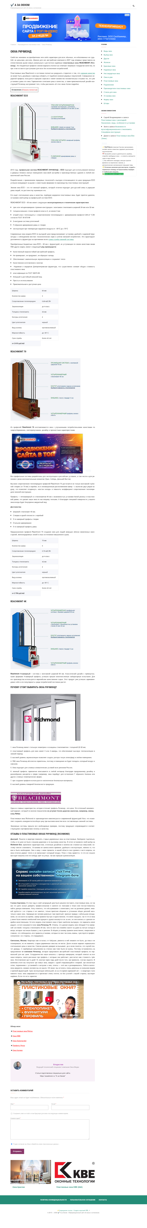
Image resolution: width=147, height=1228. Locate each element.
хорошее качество (88, 73)
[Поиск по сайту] (133, 6)
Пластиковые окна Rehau (23, 1031)
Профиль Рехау (19, 1045)
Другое (106, 58)
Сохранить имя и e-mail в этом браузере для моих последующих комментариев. (40, 1113)
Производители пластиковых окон (117, 88)
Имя (12, 1104)
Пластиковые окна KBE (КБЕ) (69, 1187)
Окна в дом (108, 77)
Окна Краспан (18, 1187)
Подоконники (109, 84)
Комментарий (15, 1118)
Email (54, 1104)
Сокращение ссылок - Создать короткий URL (73, 1210)
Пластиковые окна (111, 81)
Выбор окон (108, 54)
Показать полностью (29, 90)
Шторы (106, 103)
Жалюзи (107, 62)
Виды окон (108, 51)
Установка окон (110, 95)
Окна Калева (17, 1050)
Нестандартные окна (112, 73)
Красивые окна (109, 66)
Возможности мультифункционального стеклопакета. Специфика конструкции (116, 129)
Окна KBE (16, 1036)
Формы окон (108, 99)
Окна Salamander (19, 1040)
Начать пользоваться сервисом (114, 174)
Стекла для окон (110, 92)
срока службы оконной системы (61, 239)
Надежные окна (110, 69)
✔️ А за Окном (20, 5)
